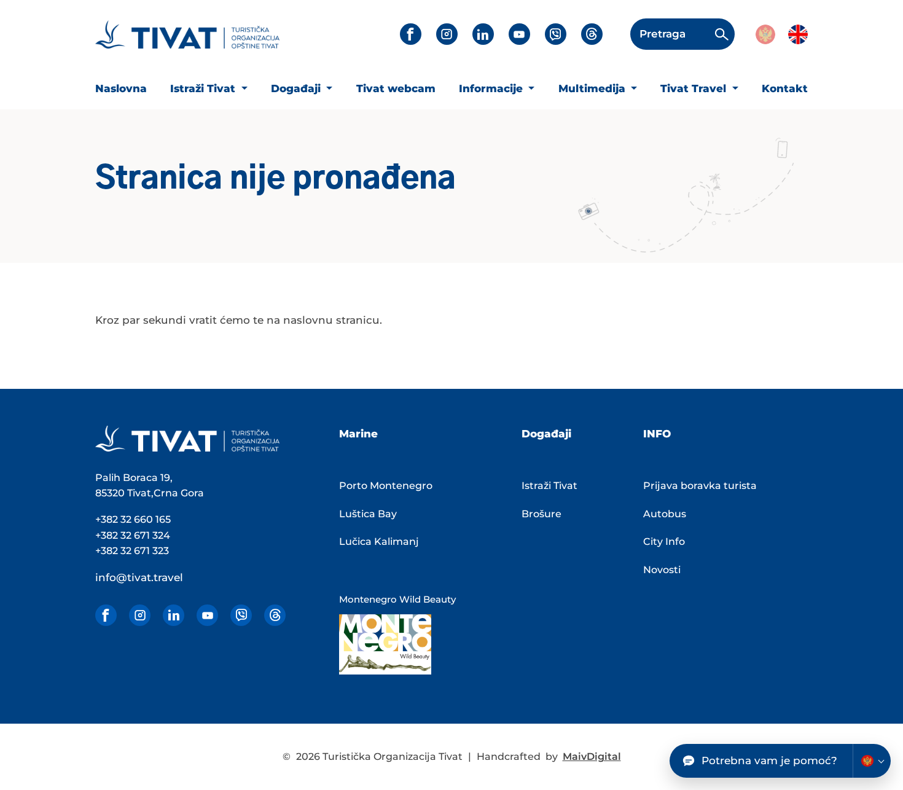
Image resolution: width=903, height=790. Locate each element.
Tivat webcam (396, 88)
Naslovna (121, 88)
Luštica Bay (368, 514)
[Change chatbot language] (872, 761)
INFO (657, 434)
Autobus (664, 514)
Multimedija (593, 88)
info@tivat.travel (139, 577)
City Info (664, 541)
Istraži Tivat (204, 88)
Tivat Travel (694, 88)
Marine (358, 434)
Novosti (662, 570)
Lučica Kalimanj (379, 541)
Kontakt (785, 88)
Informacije (492, 88)
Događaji (297, 88)
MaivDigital (592, 756)
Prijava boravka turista (700, 485)
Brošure (541, 514)
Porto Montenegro (385, 485)
